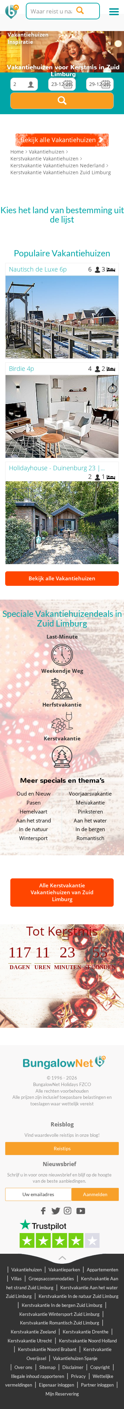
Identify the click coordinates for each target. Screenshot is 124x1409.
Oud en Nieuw (34, 793)
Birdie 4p (21, 368)
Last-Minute (62, 636)
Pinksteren (90, 811)
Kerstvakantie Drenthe (85, 1331)
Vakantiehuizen (28, 34)
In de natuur (33, 829)
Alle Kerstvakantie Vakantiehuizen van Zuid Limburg (62, 892)
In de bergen (90, 829)
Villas (16, 1278)
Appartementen (102, 1269)
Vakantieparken (64, 1269)
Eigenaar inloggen (56, 1385)
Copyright (100, 1367)
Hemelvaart (33, 811)
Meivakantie (90, 802)
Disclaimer (72, 1367)
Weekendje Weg (62, 670)
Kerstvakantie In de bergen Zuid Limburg (62, 1305)
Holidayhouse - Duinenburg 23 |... (57, 468)
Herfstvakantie (62, 704)
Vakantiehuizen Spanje (75, 1358)
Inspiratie (20, 41)
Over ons (23, 1367)
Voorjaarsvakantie (90, 793)
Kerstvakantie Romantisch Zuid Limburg (59, 1323)
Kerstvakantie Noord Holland (88, 1340)
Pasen (34, 802)
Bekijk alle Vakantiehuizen (62, 578)
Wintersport (33, 838)
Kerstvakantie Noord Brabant (47, 1349)
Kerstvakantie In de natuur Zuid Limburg (78, 1296)
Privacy (78, 1376)
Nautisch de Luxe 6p (38, 269)
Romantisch (90, 838)
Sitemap (47, 1367)
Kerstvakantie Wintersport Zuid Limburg (59, 1314)
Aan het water (90, 820)
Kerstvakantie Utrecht (30, 1340)
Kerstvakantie (62, 738)
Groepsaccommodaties (51, 1278)
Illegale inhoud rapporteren (37, 1376)
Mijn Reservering (62, 1394)
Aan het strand (33, 820)
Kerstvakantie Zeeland (33, 1331)
